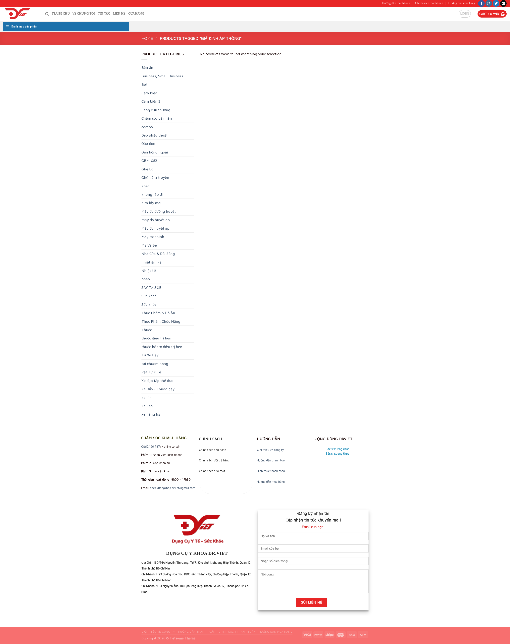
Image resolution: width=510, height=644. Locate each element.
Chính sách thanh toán (429, 3)
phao (145, 279)
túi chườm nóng (154, 363)
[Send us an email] (503, 3)
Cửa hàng (136, 13)
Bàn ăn (147, 67)
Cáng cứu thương (155, 110)
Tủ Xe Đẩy (150, 355)
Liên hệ (119, 13)
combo (147, 127)
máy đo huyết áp (155, 219)
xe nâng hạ (150, 414)
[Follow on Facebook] (481, 3)
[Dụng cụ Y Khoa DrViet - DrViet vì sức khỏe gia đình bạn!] (21, 14)
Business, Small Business (162, 76)
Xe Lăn (147, 406)
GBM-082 (149, 160)
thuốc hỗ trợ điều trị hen (161, 346)
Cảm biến (149, 93)
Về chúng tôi (84, 13)
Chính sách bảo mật (212, 471)
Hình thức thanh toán (271, 471)
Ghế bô (147, 169)
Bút (144, 84)
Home (147, 38)
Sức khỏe (149, 304)
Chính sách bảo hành (212, 449)
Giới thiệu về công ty (270, 449)
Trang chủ (61, 13)
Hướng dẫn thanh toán (396, 3)
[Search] (47, 14)
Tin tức (104, 13)
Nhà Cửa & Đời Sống (158, 253)
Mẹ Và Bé (149, 245)
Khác (145, 186)
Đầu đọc (148, 143)
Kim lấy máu (152, 203)
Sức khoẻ (149, 296)
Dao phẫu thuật (154, 135)
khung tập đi (152, 194)
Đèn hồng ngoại (154, 152)
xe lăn (146, 397)
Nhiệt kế (148, 270)
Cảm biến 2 (150, 101)
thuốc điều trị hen (156, 338)
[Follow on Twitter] (496, 3)
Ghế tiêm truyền (155, 177)
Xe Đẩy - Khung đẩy (158, 389)
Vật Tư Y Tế (151, 372)
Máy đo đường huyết (158, 211)
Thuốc (146, 329)
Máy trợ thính (152, 236)
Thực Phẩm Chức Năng (160, 321)
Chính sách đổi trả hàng (214, 460)
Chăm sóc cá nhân (156, 118)
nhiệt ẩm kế (151, 262)
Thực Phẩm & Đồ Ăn (158, 313)
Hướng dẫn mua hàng (461, 3)
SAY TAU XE (151, 287)
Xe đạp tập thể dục (157, 380)
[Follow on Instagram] (488, 3)
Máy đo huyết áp (155, 228)
